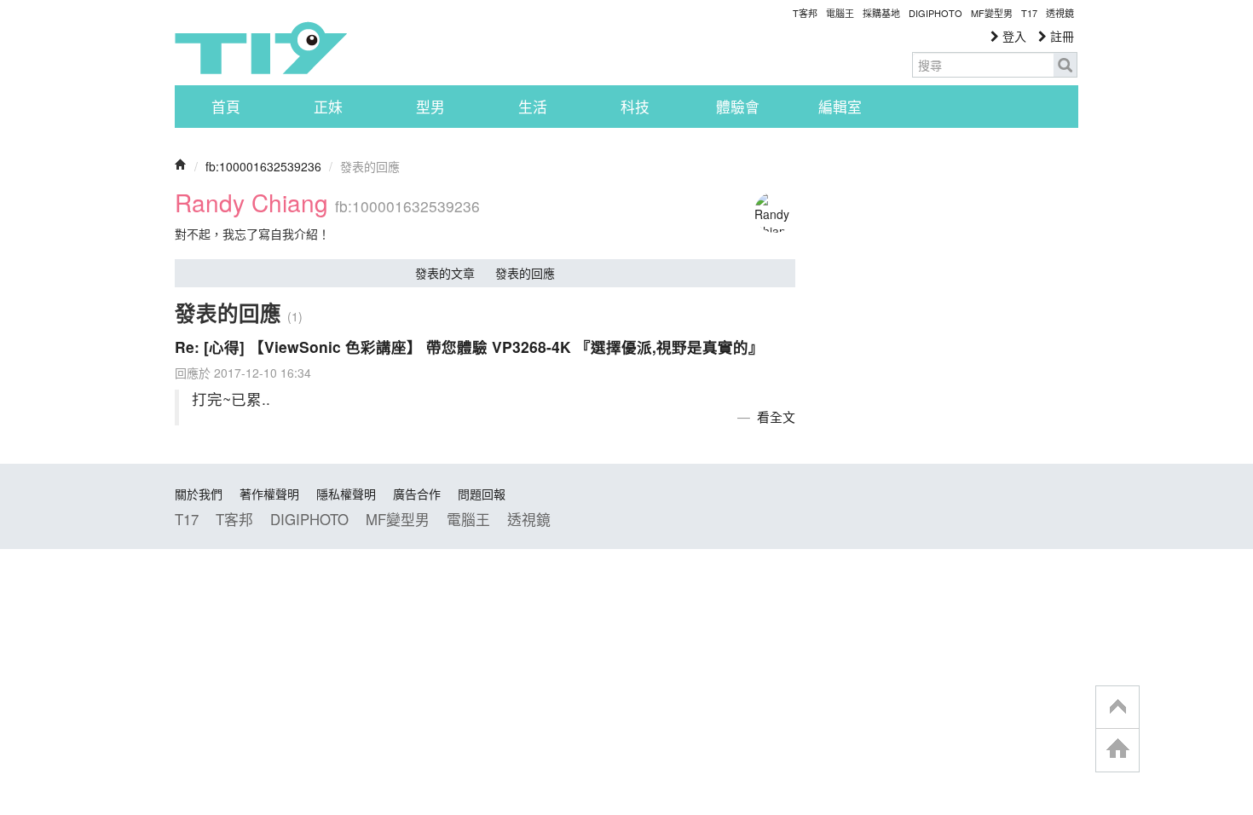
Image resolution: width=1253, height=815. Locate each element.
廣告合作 (417, 493)
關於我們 (198, 493)
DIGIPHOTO (935, 13)
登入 (1012, 35)
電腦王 (840, 13)
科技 (635, 106)
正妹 (328, 106)
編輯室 (840, 106)
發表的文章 (445, 272)
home (1117, 750)
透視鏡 (1060, 13)
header (1117, 707)
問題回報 (481, 493)
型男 (430, 106)
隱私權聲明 (346, 493)
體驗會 (737, 106)
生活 (532, 106)
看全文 (776, 416)
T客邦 (805, 13)
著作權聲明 (269, 493)
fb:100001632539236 (263, 166)
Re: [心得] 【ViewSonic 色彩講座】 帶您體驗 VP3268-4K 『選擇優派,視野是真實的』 (469, 346)
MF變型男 (992, 13)
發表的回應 (525, 272)
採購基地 (881, 13)
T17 (261, 47)
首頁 (225, 106)
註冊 (1060, 35)
